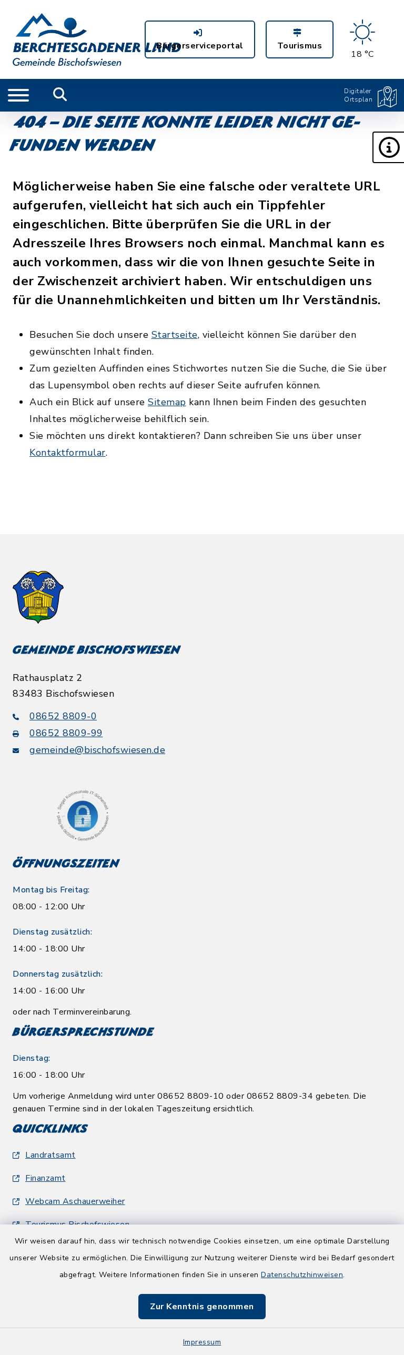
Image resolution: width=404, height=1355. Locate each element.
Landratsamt (50, 1155)
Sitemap (167, 402)
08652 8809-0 (63, 716)
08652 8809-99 (66, 733)
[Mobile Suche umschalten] (60, 95)
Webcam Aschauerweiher (75, 1201)
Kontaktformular (67, 452)
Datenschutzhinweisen (302, 1275)
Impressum (202, 1342)
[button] (388, 147)
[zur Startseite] (97, 39)
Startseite (175, 334)
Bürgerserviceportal (200, 46)
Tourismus (299, 46)
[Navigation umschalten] (18, 95)
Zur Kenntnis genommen (202, 1306)
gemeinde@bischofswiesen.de (97, 750)
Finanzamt (45, 1178)
